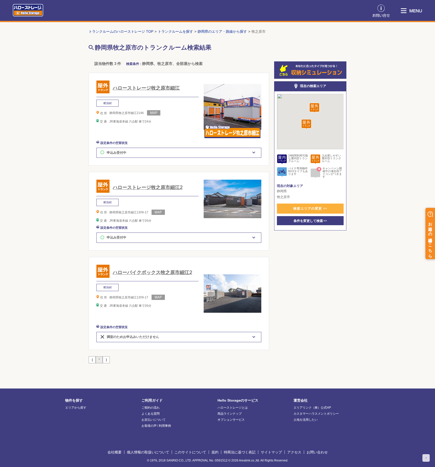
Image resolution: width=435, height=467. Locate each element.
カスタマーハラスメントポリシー (316, 413)
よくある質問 (150, 413)
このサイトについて (190, 452)
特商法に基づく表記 (240, 452)
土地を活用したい (306, 419)
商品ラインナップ (230, 413)
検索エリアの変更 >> (310, 208)
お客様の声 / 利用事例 (156, 425)
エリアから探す (75, 407)
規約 (215, 452)
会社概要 (114, 452)
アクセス (294, 452)
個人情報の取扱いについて (148, 452)
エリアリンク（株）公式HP (312, 407)
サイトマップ (271, 452)
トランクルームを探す (175, 31)
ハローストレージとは (233, 407)
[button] (314, 108)
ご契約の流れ (150, 407)
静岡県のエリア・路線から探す (222, 31)
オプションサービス (231, 419)
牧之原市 (258, 31)
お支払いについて (153, 419)
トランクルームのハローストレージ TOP (121, 31)
